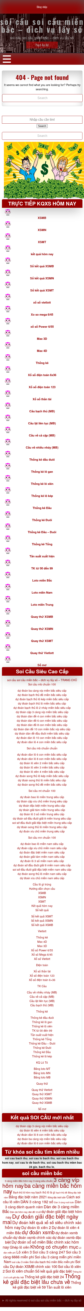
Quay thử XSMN (42, 629)
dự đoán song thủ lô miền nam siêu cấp (42, 874)
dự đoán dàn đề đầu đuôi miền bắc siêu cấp (42, 733)
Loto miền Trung (42, 604)
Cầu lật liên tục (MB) (42, 423)
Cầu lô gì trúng (42, 884)
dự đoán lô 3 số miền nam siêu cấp (42, 861)
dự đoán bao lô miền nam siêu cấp (42, 844)
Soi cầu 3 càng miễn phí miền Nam (42, 1259)
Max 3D (42, 338)
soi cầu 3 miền (20, 1262)
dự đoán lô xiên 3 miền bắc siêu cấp (42, 767)
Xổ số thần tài (42, 399)
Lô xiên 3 (24, 1251)
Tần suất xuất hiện (42, 556)
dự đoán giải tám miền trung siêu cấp (42, 810)
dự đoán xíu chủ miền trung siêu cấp (42, 831)
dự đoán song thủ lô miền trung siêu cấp (42, 827)
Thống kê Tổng (42, 544)
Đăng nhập (42, 7)
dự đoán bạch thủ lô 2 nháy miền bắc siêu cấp (42, 708)
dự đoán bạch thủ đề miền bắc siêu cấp (42, 695)
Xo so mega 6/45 (42, 314)
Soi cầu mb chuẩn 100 (42, 684)
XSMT (42, 242)
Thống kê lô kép (42, 496)
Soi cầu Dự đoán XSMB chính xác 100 (41, 1264)
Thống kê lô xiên (42, 484)
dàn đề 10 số (34, 1212)
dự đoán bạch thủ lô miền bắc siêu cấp (42, 703)
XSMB (42, 218)
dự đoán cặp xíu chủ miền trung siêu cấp (42, 801)
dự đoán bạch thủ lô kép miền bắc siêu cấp (42, 699)
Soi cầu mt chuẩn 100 (42, 791)
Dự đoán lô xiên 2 (36, 1227)
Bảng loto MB (42, 1077)
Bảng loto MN (42, 1073)
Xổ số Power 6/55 (42, 950)
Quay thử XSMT (42, 641)
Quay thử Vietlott (42, 653)
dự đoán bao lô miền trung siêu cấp (42, 797)
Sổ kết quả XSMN (42, 278)
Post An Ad (42, 45)
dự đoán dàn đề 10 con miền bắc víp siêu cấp (42, 729)
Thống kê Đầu (42, 508)
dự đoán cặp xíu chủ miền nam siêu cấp (42, 848)
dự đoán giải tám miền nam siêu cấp (42, 857)
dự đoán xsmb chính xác (32, 1237)
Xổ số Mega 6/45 (42, 954)
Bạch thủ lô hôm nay (24, 1192)
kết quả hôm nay (42, 254)
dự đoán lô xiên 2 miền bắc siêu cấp (42, 763)
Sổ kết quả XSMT (42, 290)
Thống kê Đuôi (42, 520)
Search (42, 126)
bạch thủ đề (61, 1192)
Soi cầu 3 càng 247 (49, 1251)
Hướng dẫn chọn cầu (42, 889)
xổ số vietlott (42, 302)
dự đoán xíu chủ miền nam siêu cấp (42, 878)
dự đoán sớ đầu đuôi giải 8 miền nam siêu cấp (42, 865)
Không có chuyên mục (54, 1246)
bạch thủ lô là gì (45, 1192)
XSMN (42, 230)
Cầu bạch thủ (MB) (42, 411)
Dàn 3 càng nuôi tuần (64, 1202)
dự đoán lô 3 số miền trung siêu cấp (42, 814)
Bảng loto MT (42, 1069)
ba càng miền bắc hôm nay (42, 1188)
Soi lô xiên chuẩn (19, 1271)
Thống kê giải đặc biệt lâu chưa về (41, 1278)
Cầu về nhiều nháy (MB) (42, 447)
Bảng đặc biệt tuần (57, 1197)
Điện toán (42, 965)
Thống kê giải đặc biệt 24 (44, 1276)
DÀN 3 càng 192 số (37, 1201)
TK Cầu (42, 986)
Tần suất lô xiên (58, 1287)
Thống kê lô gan (42, 471)
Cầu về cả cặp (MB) (42, 435)
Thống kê (42, 363)
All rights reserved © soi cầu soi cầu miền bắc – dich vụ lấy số (43, 1300)
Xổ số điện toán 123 (42, 387)
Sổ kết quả (42, 910)
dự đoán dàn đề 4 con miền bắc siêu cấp (42, 716)
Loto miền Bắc (42, 580)
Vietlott (42, 931)
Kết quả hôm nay (42, 906)
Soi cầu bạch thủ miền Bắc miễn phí (51, 1262)
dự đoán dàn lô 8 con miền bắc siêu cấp (42, 759)
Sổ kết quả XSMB (42, 266)
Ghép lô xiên (19, 1247)
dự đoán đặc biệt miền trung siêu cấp (42, 805)
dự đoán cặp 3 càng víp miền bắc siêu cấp (42, 712)
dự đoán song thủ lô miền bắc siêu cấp (42, 780)
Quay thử (42, 1083)
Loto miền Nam (42, 592)
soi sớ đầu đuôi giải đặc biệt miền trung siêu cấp (42, 823)
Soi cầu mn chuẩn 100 (42, 837)
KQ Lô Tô (42, 1062)
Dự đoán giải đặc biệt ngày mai (40, 1219)
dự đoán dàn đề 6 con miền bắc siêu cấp (42, 720)
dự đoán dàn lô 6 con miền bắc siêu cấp (42, 754)
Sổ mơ (42, 665)
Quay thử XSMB (42, 616)
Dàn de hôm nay (19, 1212)
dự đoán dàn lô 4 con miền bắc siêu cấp (42, 742)
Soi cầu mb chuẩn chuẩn (42, 748)
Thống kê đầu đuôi (42, 459)
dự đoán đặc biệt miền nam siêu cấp (42, 852)
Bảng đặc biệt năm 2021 (28, 1196)
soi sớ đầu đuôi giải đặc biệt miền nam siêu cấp (42, 869)
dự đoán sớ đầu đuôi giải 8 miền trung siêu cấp (42, 818)
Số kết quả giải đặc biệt (53, 1271)
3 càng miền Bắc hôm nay (18, 1181)
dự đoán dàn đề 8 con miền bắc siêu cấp (42, 725)
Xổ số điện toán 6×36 (42, 980)
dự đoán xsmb (38, 1232)
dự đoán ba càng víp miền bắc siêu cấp (42, 690)
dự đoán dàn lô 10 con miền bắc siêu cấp (42, 738)
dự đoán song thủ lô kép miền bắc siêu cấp (42, 776)
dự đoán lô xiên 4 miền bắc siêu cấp (42, 772)
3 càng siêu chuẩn (43, 1181)
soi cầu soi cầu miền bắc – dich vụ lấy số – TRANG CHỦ (42, 680)
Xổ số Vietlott (42, 959)
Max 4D (42, 351)
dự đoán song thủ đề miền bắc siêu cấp (42, 784)
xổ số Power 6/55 (42, 326)
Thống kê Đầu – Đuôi (42, 532)
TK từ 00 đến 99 (42, 568)
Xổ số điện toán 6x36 (42, 375)
